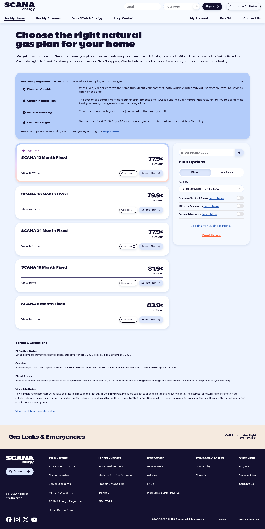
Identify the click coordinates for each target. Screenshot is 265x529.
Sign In (210, 6)
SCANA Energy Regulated (66, 501)
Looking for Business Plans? (211, 226)
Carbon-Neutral (59, 475)
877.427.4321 (247, 438)
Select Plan (148, 173)
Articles (152, 475)
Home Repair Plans (61, 510)
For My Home (14, 18)
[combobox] (211, 188)
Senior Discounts (60, 484)
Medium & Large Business (115, 475)
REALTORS (105, 501)
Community (203, 466)
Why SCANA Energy (87, 18)
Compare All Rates (243, 6)
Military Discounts (61, 492)
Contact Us (252, 18)
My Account (199, 18)
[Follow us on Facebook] (9, 519)
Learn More (216, 198)
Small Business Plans (112, 466)
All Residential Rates (63, 466)
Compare (126, 173)
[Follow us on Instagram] (17, 519)
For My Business (48, 18)
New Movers (155, 466)
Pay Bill (226, 18)
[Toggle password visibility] (196, 6)
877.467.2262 (14, 498)
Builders (103, 492)
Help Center (123, 18)
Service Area (247, 475)
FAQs (150, 484)
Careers (201, 475)
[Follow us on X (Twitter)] (26, 519)
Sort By (184, 182)
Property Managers (111, 484)
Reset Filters (211, 235)
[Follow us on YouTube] (34, 519)
